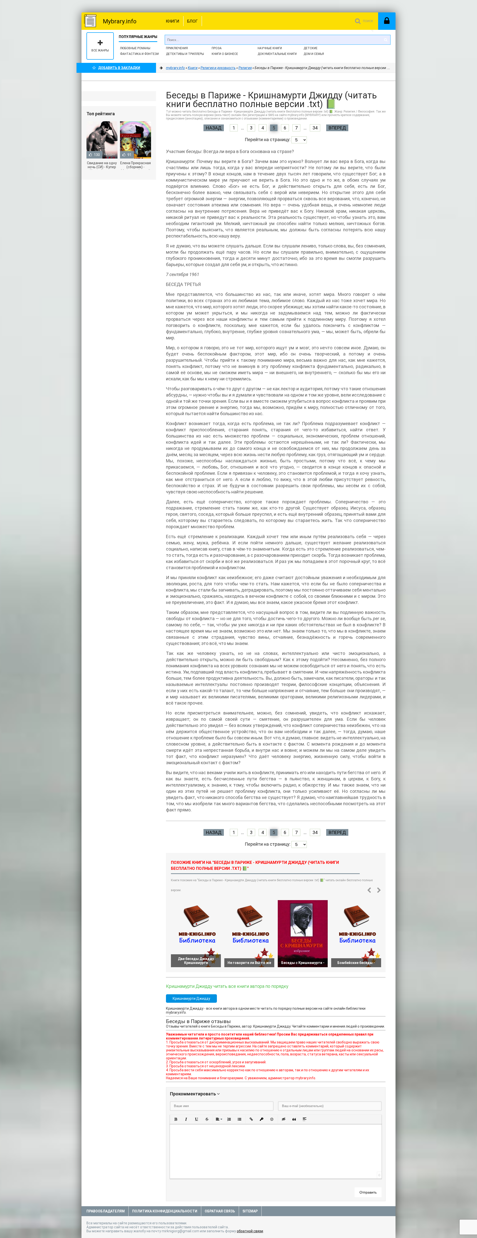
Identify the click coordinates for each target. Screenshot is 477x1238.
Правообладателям (105, 1211)
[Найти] (385, 39)
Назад (213, 127)
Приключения (177, 48)
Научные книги (270, 48)
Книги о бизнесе (225, 54)
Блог (192, 21)
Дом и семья (314, 54)
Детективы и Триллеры (185, 54)
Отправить (368, 1192)
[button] (175, 1119)
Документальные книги (277, 54)
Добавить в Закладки (119, 68)
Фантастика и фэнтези (139, 54)
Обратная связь (220, 1211)
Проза (217, 48)
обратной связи (250, 1231)
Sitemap (250, 1211)
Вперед (337, 127)
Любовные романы (135, 48)
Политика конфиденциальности (164, 1211)
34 (315, 127)
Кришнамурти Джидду (191, 998)
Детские (311, 48)
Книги (172, 21)
